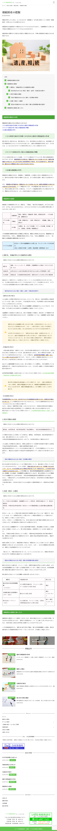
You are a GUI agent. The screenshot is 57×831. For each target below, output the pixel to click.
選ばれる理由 (5, 719)
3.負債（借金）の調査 (16, 101)
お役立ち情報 (5, 729)
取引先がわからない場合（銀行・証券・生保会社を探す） (28, 91)
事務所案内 (5, 727)
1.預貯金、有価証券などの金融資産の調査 (21, 87)
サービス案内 (5, 722)
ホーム (4, 716)
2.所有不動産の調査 (15, 94)
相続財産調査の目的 (13, 80)
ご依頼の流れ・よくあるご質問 (10, 724)
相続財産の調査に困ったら (15, 108)
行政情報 (4, 803)
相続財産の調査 (12, 84)
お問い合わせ (5, 732)
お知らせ (4, 798)
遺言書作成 (5, 806)
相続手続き (5, 800)
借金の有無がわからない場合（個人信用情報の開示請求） (28, 104)
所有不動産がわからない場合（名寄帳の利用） (25, 97)
